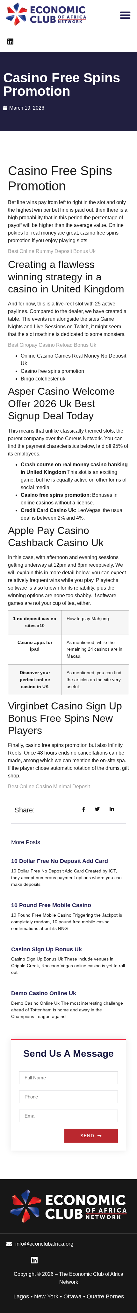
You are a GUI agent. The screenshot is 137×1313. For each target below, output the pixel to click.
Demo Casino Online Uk (43, 993)
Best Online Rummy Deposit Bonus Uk (52, 251)
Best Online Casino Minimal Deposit (49, 786)
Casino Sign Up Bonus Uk (46, 949)
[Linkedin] (10, 42)
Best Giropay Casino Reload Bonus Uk (52, 345)
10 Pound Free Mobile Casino (51, 905)
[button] (125, 15)
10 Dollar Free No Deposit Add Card (59, 861)
